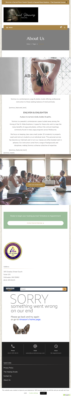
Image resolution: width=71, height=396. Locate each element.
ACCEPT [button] (43, 393)
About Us (7, 380)
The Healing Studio (11, 372)
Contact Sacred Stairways (35, 223)
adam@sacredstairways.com (35, 353)
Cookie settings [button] (33, 393)
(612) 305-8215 (13, 353)
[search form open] (65, 27)
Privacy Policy (8, 368)
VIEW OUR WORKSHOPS (35, 184)
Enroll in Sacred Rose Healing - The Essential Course (46, 2)
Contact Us (7, 376)
